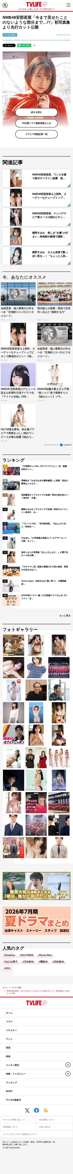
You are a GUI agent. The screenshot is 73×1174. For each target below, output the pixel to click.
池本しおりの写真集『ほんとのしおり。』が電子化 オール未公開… (45, 554)
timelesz (10, 955)
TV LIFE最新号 (13, 1100)
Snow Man (46, 955)
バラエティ (11, 1030)
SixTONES (27, 955)
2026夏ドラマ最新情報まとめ (36, 123)
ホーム (5, 987)
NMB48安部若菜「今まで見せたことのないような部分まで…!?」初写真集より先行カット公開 (38, 992)
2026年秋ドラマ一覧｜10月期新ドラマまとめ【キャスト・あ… (44, 597)
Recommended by (52, 445)
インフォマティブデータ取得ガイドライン (20, 1134)
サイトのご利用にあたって (14, 1120)
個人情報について (46, 1120)
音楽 (8, 1047)
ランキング (11, 1082)
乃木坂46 (29, 961)
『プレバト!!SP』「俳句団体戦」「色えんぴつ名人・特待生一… (43, 525)
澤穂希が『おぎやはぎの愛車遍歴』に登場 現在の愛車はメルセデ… (44, 482)
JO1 (8, 968)
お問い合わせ (44, 1127)
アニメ (9, 1039)
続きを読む (36, 112)
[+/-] (67, 1064)
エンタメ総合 (16, 987)
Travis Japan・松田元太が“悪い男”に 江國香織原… (43, 582)
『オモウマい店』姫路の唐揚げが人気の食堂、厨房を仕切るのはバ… (44, 568)
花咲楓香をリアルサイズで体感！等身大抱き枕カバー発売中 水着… (44, 496)
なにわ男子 (11, 961)
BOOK (9, 1091)
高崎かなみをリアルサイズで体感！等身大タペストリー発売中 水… (44, 510)
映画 (8, 1056)
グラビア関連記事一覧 (36, 134)
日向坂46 (59, 961)
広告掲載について (10, 1127)
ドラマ (9, 1021)
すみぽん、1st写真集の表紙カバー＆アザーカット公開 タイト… (44, 539)
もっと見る (64, 615)
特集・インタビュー (16, 1074)
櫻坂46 (44, 961)
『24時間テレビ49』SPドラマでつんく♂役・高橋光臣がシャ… (44, 467)
